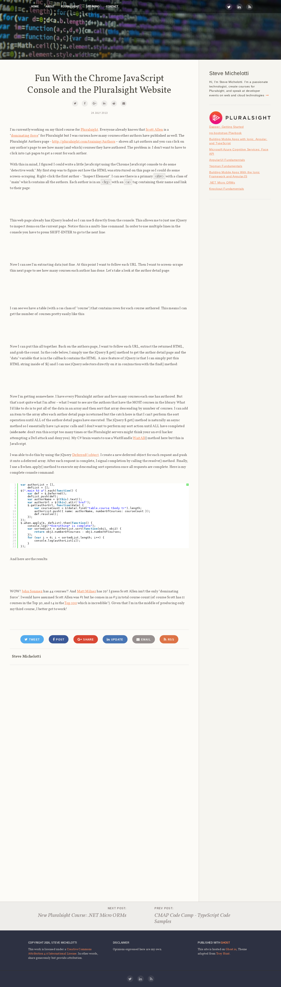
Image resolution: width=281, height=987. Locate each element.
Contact (112, 6)
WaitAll (139, 438)
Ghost (225, 942)
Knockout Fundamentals (226, 188)
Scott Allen (154, 129)
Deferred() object (85, 455)
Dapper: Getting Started (226, 126)
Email (145, 639)
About (50, 6)
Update (116, 639)
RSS (170, 639)
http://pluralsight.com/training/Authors (83, 141)
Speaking (92, 6)
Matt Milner (86, 591)
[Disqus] (99, 716)
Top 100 (70, 603)
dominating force (24, 135)
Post (60, 639)
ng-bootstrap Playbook (225, 133)
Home (35, 6)
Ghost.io (231, 949)
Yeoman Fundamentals (225, 166)
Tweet (34, 639)
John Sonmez (32, 591)
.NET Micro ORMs (222, 182)
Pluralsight (70, 6)
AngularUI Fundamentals (227, 160)
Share (88, 639)
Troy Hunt (223, 953)
